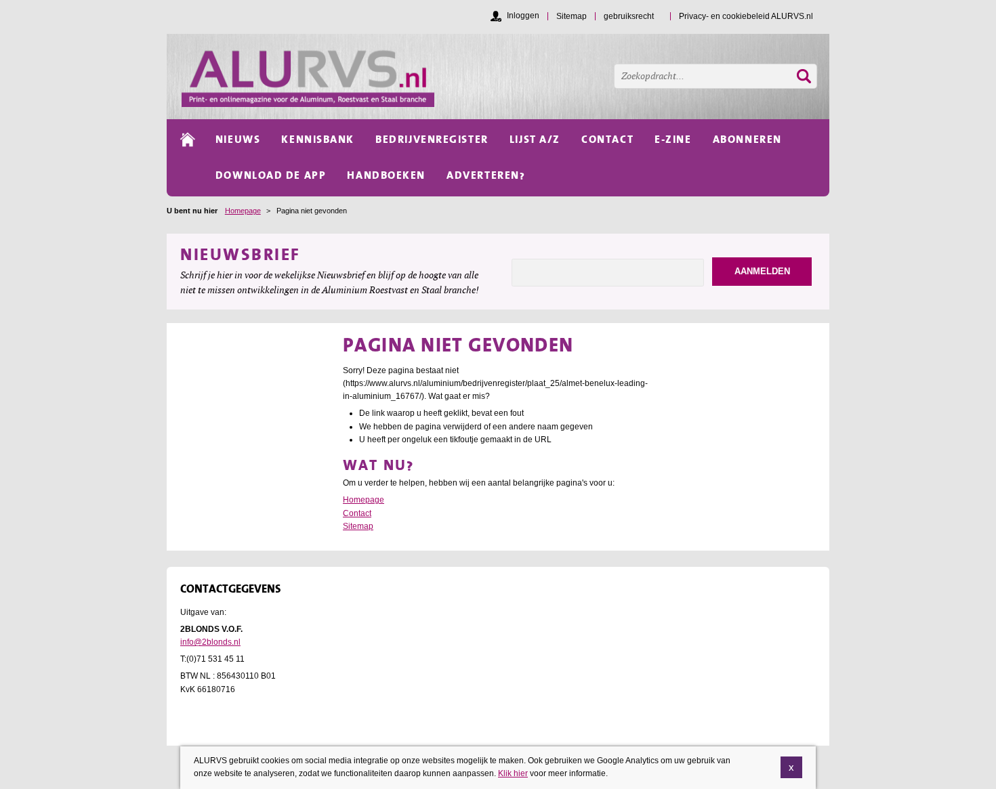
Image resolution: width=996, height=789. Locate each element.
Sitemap (358, 526)
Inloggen (523, 15)
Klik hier (513, 773)
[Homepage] (505, 76)
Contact (357, 513)
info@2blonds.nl (210, 642)
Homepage (243, 211)
